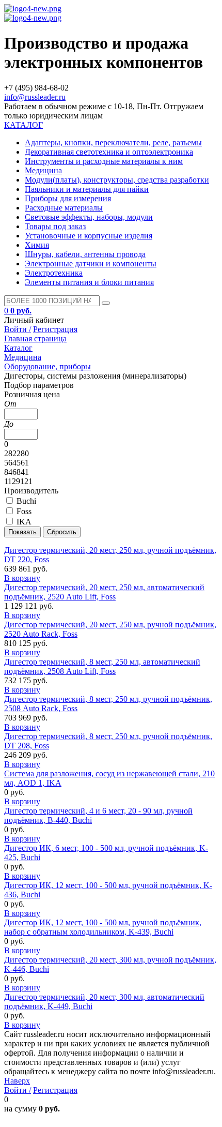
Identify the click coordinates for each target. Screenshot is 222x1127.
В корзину (22, 578)
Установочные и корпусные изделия (88, 235)
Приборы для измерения (68, 198)
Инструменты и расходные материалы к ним (104, 161)
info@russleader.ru (35, 97)
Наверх (17, 1080)
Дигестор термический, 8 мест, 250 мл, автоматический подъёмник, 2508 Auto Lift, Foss (102, 666)
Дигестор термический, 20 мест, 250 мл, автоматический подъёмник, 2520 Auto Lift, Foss (104, 592)
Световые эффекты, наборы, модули (89, 217)
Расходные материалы (64, 207)
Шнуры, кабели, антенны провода (85, 254)
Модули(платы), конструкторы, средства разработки (117, 179)
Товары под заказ (55, 226)
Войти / (17, 329)
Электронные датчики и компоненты (90, 263)
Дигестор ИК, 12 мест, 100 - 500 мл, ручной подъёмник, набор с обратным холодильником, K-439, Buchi (102, 927)
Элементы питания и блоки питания (89, 282)
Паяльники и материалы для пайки (87, 189)
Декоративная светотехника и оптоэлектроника (109, 151)
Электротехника (54, 272)
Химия (37, 245)
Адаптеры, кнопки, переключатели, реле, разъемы (113, 142)
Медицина (43, 170)
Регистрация (55, 329)
